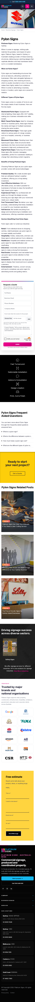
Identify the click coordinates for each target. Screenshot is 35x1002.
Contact (12, 992)
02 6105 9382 (7, 965)
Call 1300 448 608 (17, 883)
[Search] (23, 6)
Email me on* (9, 815)
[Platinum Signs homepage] (8, 850)
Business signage (17, 900)
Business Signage (11, 30)
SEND (17, 344)
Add (29, 319)
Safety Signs (9, 659)
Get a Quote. (17, 473)
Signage (6, 521)
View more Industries (21, 671)
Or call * (8, 823)
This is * (8, 793)
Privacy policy (5, 992)
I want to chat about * (12, 801)
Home (3, 30)
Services (17, 905)
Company (17, 895)
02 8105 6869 (7, 937)
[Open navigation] (32, 6)
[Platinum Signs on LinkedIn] (11, 888)
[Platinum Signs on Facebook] (3, 888)
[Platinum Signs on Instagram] (7, 888)
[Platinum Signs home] (6, 6)
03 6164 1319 (7, 952)
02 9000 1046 (7, 922)
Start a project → (17, 878)
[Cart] (27, 6)
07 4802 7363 (7, 978)
